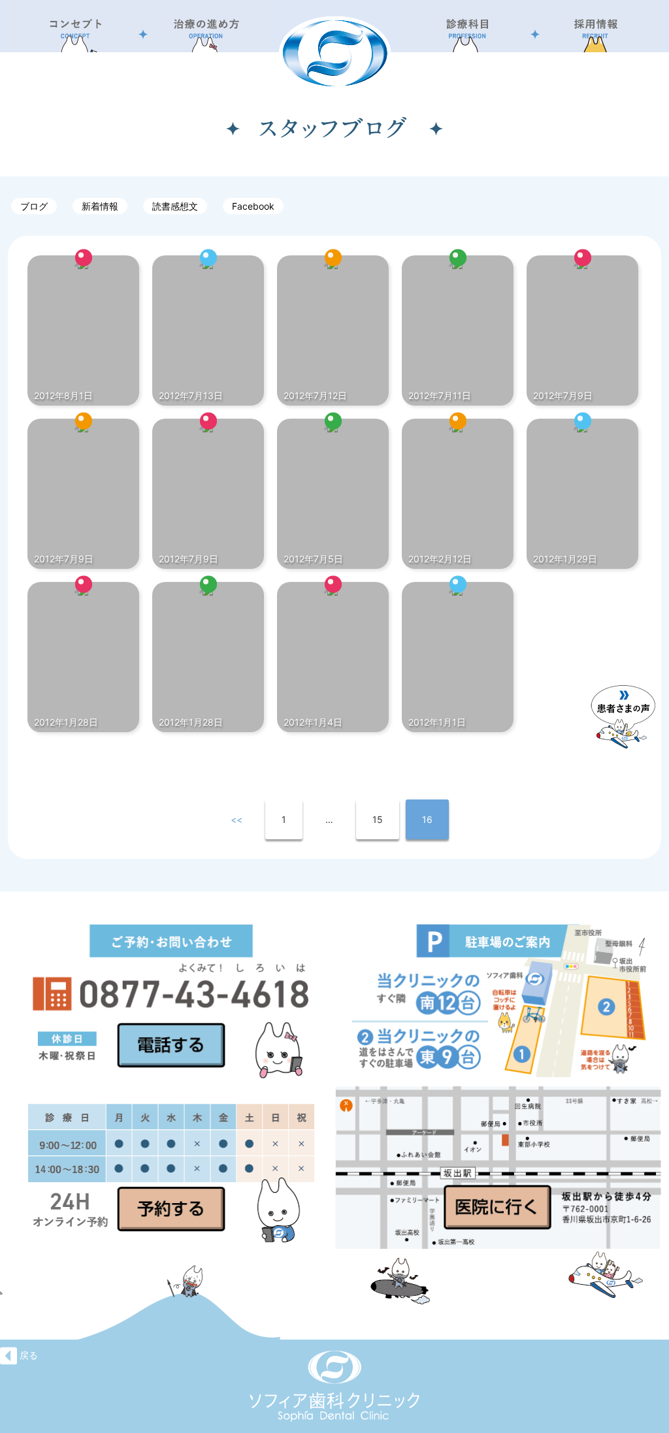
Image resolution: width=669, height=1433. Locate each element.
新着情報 (100, 206)
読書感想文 (175, 206)
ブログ (34, 206)
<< (236, 819)
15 (377, 819)
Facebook (253, 206)
